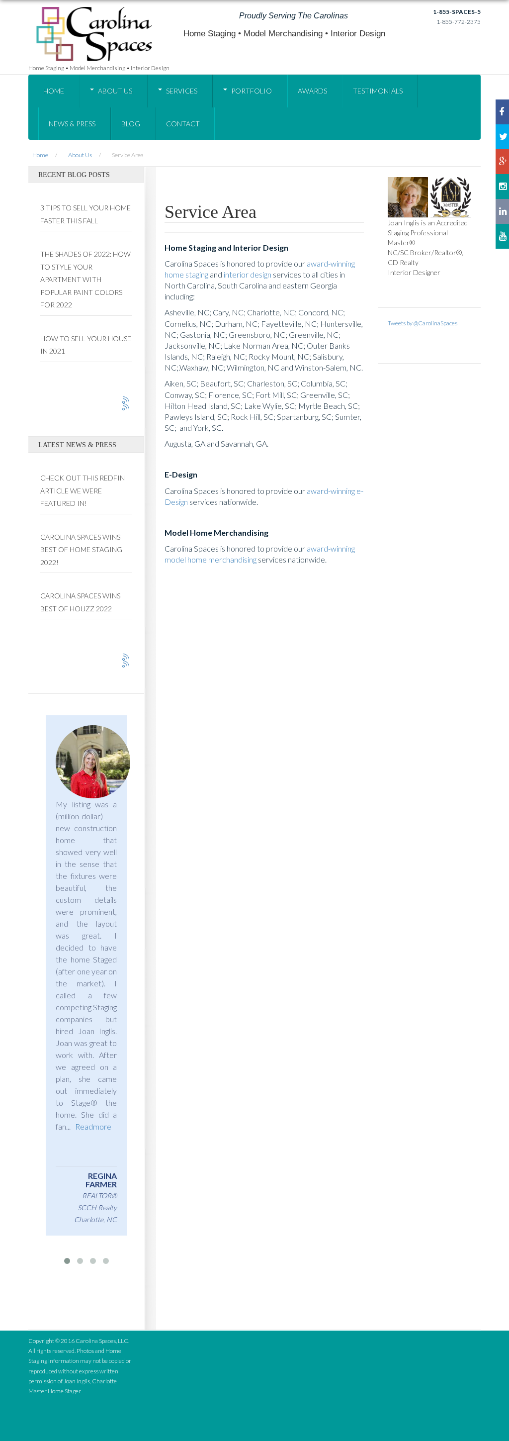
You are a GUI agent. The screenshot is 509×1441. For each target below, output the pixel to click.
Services (181, 91)
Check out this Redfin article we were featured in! (82, 490)
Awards (312, 91)
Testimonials (378, 91)
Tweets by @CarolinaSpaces (422, 323)
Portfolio (251, 91)
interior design (247, 274)
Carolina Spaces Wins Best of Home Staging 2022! (81, 550)
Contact (183, 123)
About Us (115, 91)
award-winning (331, 263)
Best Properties (106, 1187)
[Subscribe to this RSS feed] (126, 400)
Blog (130, 123)
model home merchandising (210, 559)
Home (53, 91)
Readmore (95, 1114)
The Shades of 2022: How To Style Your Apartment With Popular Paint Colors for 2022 (85, 279)
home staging (186, 274)
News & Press (72, 123)
